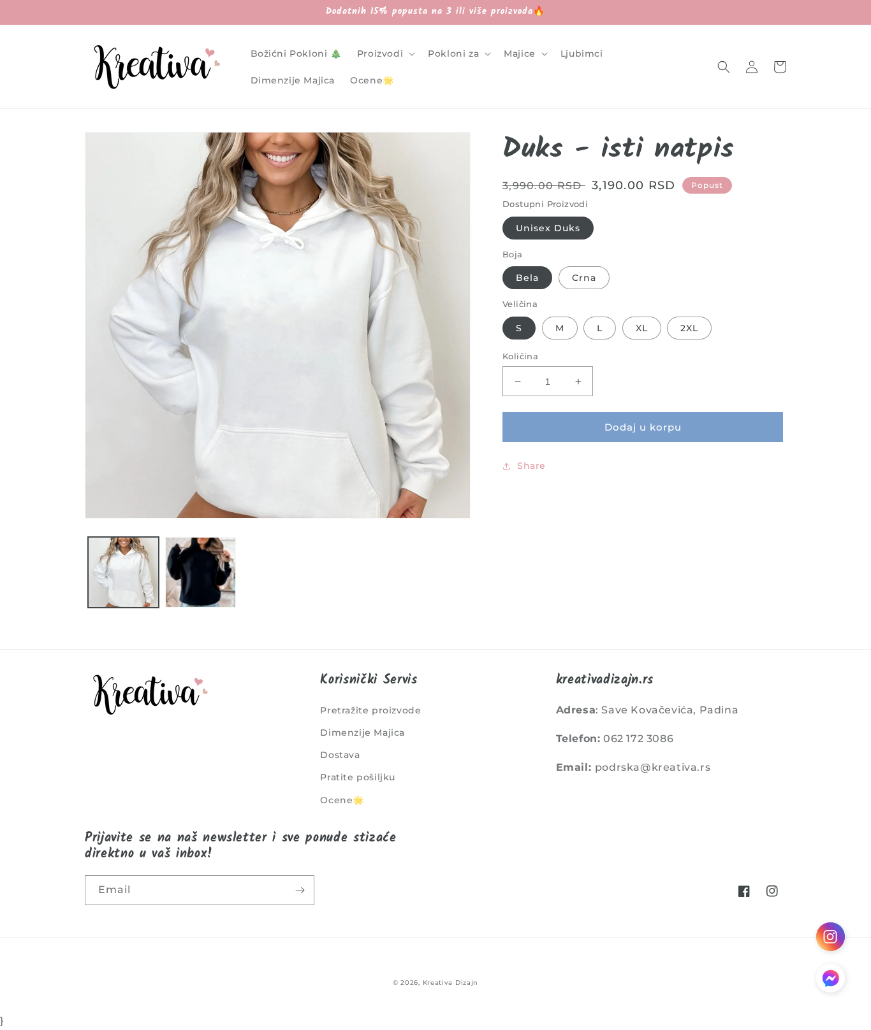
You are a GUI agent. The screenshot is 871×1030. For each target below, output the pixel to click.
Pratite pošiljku (357, 777)
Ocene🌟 (342, 800)
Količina (520, 356)
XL (642, 328)
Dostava (340, 755)
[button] (384, 53)
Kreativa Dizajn (451, 982)
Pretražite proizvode (370, 710)
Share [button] (531, 465)
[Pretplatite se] (300, 890)
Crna (584, 277)
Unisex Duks (548, 228)
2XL (689, 328)
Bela (527, 277)
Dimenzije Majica (362, 732)
